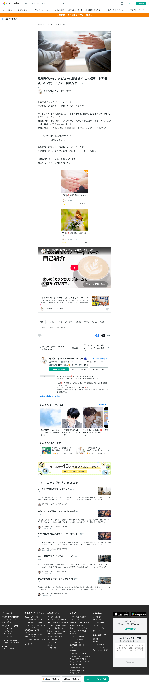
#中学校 (50, 327)
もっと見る (102, 404)
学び (63, 24)
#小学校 (42, 327)
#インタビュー (51, 322)
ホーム (40, 24)
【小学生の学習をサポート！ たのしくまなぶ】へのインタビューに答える (64, 298)
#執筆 (60, 322)
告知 (57, 24)
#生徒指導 (68, 322)
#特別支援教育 (60, 327)
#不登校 (86, 322)
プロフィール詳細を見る (100, 358)
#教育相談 (78, 322)
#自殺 (102, 322)
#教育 (41, 322)
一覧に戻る (74, 348)
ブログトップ (49, 24)
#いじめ (94, 322)
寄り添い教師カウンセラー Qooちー (54, 308)
